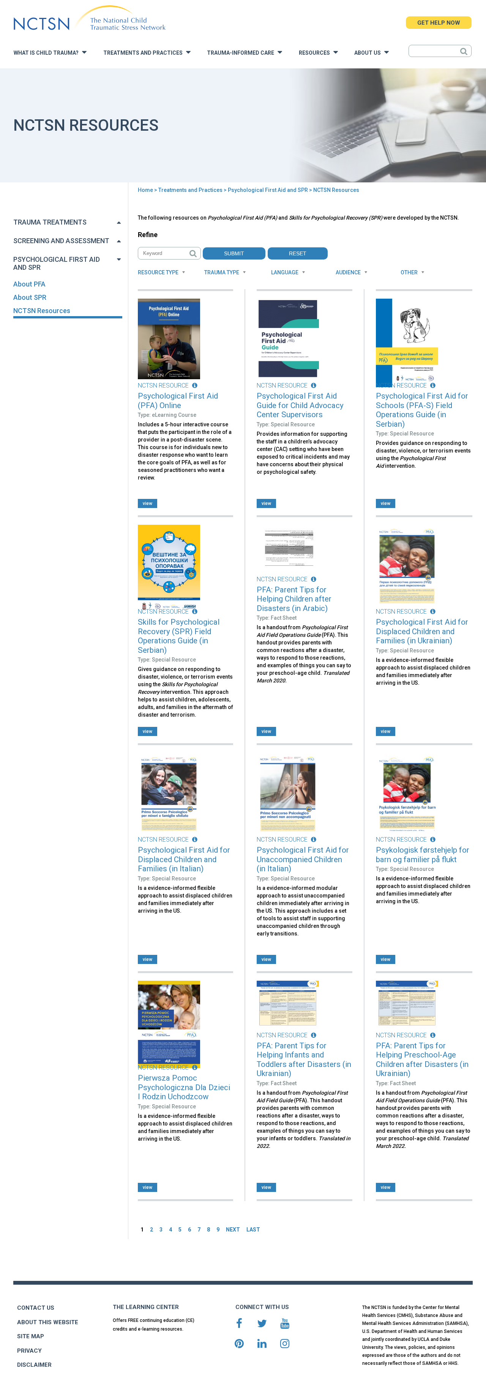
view (147, 503)
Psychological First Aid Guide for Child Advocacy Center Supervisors (300, 405)
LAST (253, 1230)
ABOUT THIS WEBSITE (47, 1322)
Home (145, 190)
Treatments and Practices (144, 53)
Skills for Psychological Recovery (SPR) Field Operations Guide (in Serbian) (178, 636)
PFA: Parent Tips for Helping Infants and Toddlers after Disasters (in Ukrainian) (304, 1059)
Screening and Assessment (61, 241)
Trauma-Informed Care (242, 53)
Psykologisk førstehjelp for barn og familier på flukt (422, 854)
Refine (148, 235)
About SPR (29, 297)
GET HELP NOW (438, 22)
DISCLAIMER (34, 1364)
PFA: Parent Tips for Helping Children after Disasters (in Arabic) (294, 599)
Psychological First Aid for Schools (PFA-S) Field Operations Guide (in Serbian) (422, 410)
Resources (316, 53)
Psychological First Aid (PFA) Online (178, 400)
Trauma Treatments (50, 222)
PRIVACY (29, 1350)
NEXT (233, 1230)
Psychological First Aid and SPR (268, 190)
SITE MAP (30, 1336)
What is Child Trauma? (48, 53)
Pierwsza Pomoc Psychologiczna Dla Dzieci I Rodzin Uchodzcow (184, 1087)
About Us (369, 53)
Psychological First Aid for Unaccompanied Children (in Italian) (303, 859)
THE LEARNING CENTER (146, 1307)
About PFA (29, 284)
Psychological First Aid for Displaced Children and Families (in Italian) (184, 859)
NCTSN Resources (41, 311)
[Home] (89, 18)
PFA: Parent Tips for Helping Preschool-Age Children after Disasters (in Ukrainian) (422, 1059)
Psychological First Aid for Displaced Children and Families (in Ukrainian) (422, 631)
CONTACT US (35, 1307)
